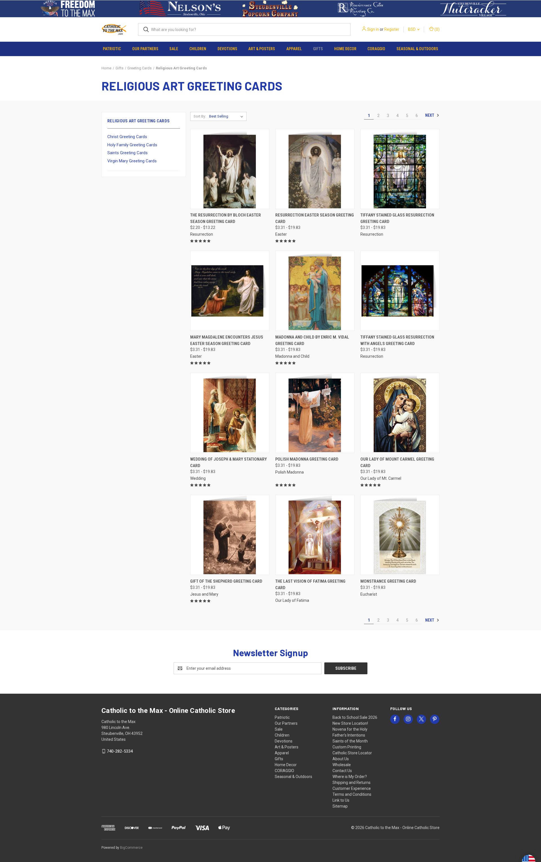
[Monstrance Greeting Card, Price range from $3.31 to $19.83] (400, 535)
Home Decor (345, 49)
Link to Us (340, 800)
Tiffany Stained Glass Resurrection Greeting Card (397, 218)
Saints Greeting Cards (127, 152)
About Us (340, 759)
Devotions (227, 49)
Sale (173, 49)
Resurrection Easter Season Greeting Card (314, 218)
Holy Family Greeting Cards (132, 144)
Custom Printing (346, 747)
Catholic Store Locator (352, 753)
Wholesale (341, 764)
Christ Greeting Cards (127, 136)
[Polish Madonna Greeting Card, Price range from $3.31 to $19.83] (314, 413)
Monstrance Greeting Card (388, 581)
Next (430, 115)
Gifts (318, 49)
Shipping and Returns (351, 782)
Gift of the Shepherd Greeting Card (226, 581)
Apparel (294, 49)
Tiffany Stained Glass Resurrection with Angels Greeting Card (397, 340)
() (437, 29)
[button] (67, 8)
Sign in (373, 29)
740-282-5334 (120, 751)
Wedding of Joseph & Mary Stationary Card (228, 462)
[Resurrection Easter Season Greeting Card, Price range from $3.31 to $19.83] (314, 169)
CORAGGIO (376, 49)
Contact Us (342, 770)
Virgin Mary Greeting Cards (132, 160)
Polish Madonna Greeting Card (306, 459)
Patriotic (112, 49)
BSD (412, 29)
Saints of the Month (350, 741)
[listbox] (227, 116)
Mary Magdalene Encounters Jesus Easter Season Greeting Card (226, 340)
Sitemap (340, 806)
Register (391, 29)
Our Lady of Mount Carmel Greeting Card (397, 462)
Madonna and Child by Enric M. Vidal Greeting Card (312, 340)
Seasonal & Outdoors (417, 49)
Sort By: (200, 116)
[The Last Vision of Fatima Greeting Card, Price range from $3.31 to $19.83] (314, 535)
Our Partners (145, 49)
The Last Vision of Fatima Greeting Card (310, 584)
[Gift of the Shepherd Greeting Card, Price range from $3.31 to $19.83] (229, 535)
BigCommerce (131, 848)
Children (197, 49)
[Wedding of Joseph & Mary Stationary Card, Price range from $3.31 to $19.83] (229, 413)
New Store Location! (350, 723)
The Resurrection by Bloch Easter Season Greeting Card (225, 218)
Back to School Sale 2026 (354, 717)
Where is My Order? (349, 776)
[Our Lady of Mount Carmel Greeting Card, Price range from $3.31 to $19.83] (400, 413)
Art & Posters (261, 49)
